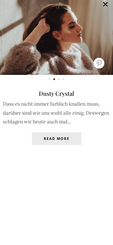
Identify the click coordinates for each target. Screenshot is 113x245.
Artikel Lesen (56, 143)
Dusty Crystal (56, 93)
